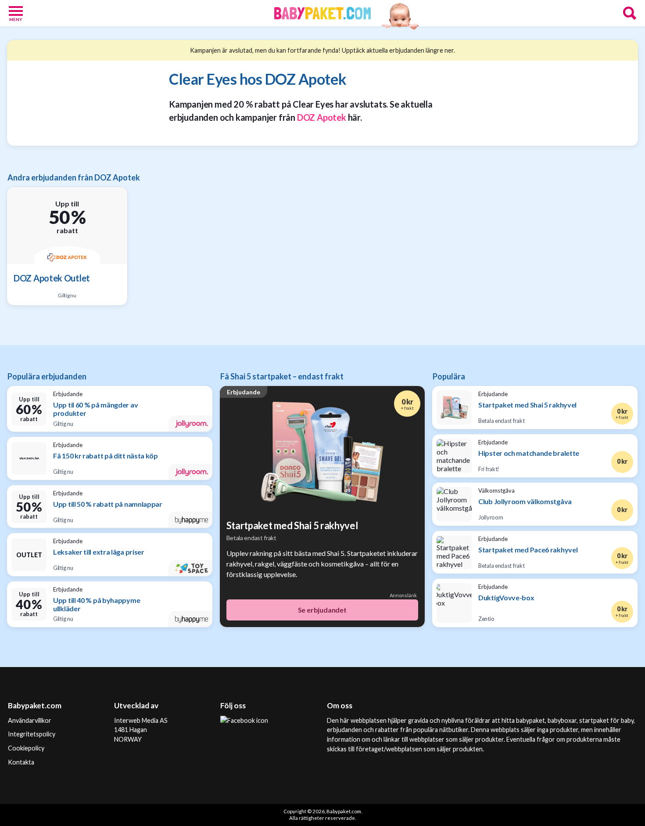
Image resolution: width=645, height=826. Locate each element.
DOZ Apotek (321, 117)
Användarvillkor (29, 720)
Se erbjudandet (322, 610)
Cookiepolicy (26, 748)
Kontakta (21, 762)
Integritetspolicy (31, 734)
